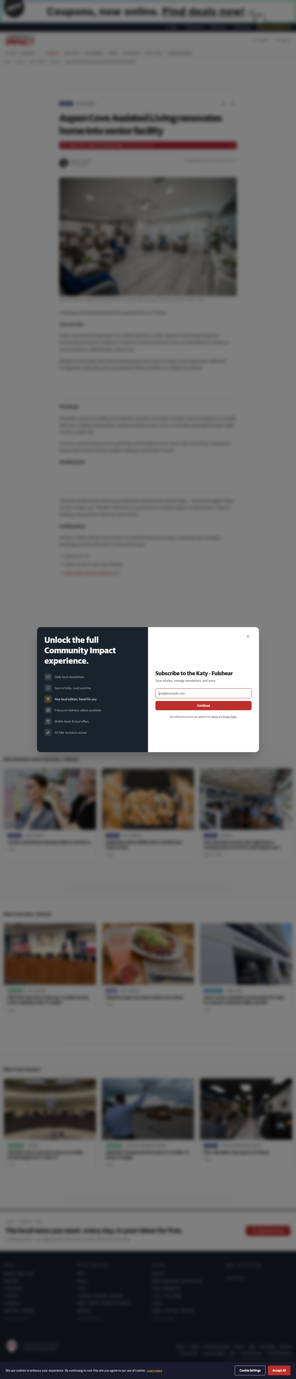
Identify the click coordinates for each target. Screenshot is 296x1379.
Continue (203, 705)
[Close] (248, 636)
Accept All (279, 1370)
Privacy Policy (230, 716)
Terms (215, 716)
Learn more (154, 1370)
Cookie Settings (250, 1370)
